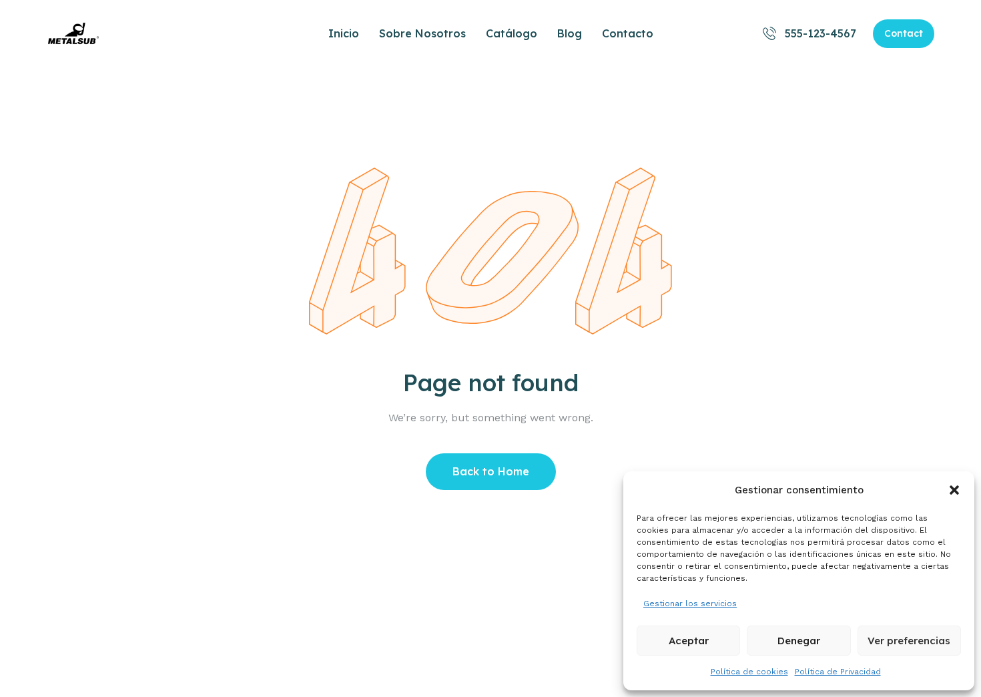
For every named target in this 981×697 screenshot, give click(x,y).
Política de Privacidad (838, 671)
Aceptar (689, 640)
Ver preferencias (909, 640)
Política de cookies (749, 671)
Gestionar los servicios (690, 603)
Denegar (798, 640)
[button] (954, 490)
